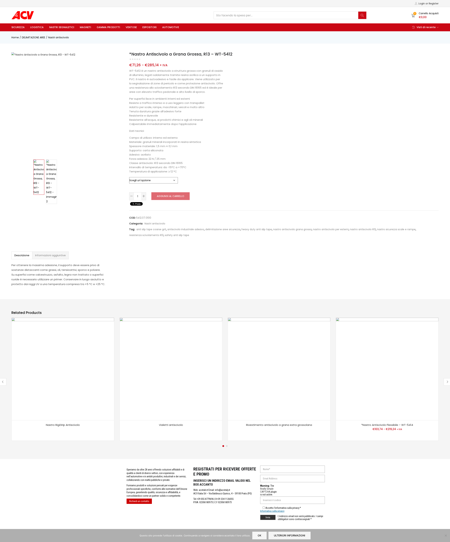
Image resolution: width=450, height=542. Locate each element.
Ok (259, 535)
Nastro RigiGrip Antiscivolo (63, 425)
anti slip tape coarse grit (151, 229)
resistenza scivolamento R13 (146, 235)
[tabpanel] (62, 379)
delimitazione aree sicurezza (222, 229)
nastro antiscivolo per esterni (331, 229)
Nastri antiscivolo (58, 37)
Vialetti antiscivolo (171, 425)
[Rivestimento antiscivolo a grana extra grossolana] (279, 369)
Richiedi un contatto (139, 501)
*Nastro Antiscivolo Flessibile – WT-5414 (387, 425)
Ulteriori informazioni (289, 535)
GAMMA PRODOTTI (108, 27)
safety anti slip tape (177, 235)
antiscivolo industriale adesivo (185, 229)
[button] (425, 15)
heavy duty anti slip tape (257, 229)
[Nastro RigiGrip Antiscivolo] (63, 369)
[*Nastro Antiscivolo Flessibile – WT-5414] (387, 369)
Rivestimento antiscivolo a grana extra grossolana (279, 425)
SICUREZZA (18, 27)
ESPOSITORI (149, 27)
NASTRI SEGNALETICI (61, 27)
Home (15, 37)
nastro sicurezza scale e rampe (396, 229)
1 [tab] (223, 446)
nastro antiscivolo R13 (363, 229)
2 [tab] (227, 446)
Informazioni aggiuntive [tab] (50, 255)
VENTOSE (131, 27)
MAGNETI (85, 27)
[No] (445, 535)
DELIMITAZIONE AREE (33, 37)
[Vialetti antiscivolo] (171, 369)
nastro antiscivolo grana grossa (292, 229)
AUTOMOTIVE (170, 27)
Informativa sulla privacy (272, 511)
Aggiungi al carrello (170, 196)
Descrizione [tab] (21, 255)
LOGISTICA (37, 27)
